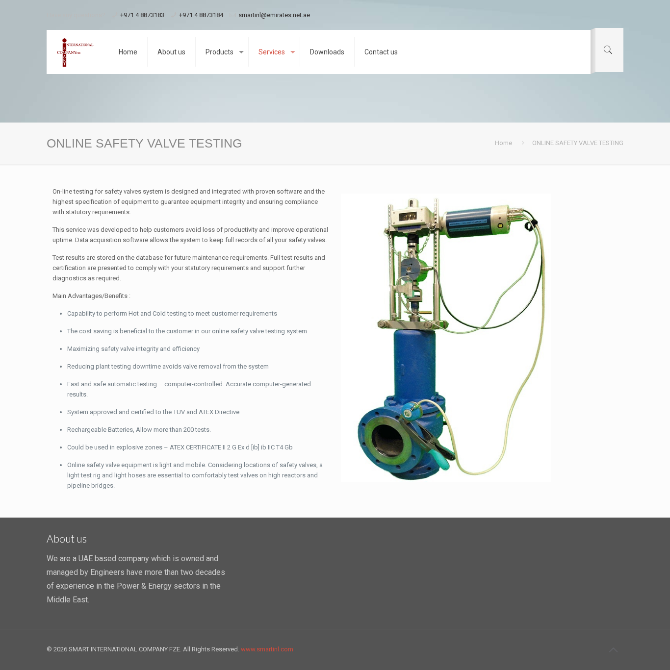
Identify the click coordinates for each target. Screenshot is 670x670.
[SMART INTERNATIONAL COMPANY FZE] (75, 52)
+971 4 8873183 (142, 15)
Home (503, 143)
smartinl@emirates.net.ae (274, 15)
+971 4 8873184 (201, 15)
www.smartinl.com (267, 649)
